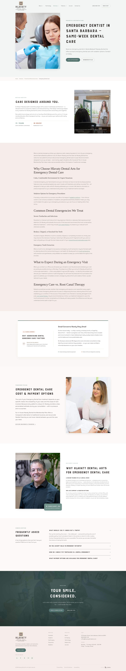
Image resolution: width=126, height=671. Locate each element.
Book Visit (106, 5)
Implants (50, 637)
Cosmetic (50, 635)
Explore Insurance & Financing (25, 424)
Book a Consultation (56, 610)
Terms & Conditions (68, 667)
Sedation (50, 644)
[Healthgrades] (24, 658)
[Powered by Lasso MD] (106, 667)
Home (16, 78)
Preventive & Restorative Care (31, 78)
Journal (70, 5)
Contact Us (77, 5)
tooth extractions (84, 251)
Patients (63, 5)
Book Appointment (73, 59)
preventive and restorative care (78, 240)
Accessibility (76, 667)
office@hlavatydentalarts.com (88, 639)
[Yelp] (20, 658)
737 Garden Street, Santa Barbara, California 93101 (93, 635)
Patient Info (68, 642)
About (40, 5)
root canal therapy (63, 224)
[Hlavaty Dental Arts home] (20, 6)
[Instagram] (32, 658)
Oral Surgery (51, 640)
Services (55, 5)
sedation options (75, 197)
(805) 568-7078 (96, 5)
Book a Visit (20, 650)
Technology (48, 5)
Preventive (51, 642)
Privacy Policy (59, 667)
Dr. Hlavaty (67, 637)
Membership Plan (88, 59)
